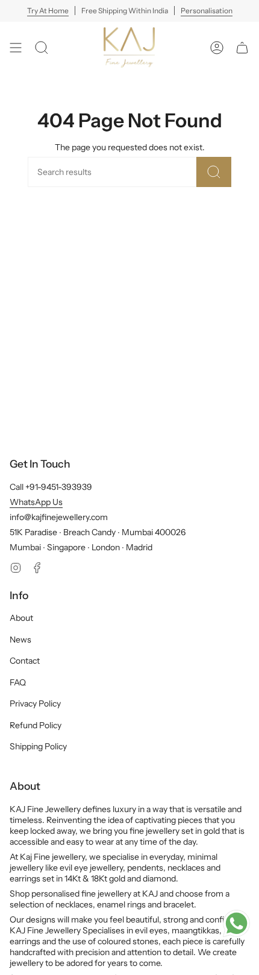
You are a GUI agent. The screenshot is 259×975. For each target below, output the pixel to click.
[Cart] (242, 47)
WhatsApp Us (36, 502)
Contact (25, 660)
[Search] (213, 172)
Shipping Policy (38, 746)
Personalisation (206, 10)
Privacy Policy (35, 703)
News (20, 639)
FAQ (18, 682)
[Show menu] (16, 47)
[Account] (217, 47)
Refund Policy (35, 725)
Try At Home (48, 10)
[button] (41, 47)
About (21, 617)
